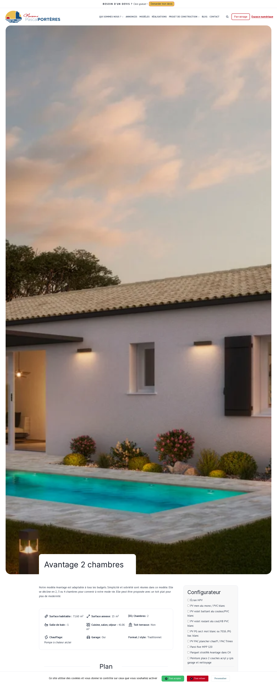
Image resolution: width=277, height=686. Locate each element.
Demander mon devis (161, 4)
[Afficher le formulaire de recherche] (227, 16)
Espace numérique (262, 16)
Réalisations (159, 16)
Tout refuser (199, 678)
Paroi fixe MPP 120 (200, 647)
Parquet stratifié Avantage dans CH (210, 652)
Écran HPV (196, 600)
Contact (214, 16)
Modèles (144, 16)
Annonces (131, 16)
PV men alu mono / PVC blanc (207, 605)
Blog (204, 16)
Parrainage (240, 16)
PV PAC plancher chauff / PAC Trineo (211, 641)
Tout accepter (175, 678)
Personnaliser (220, 678)
